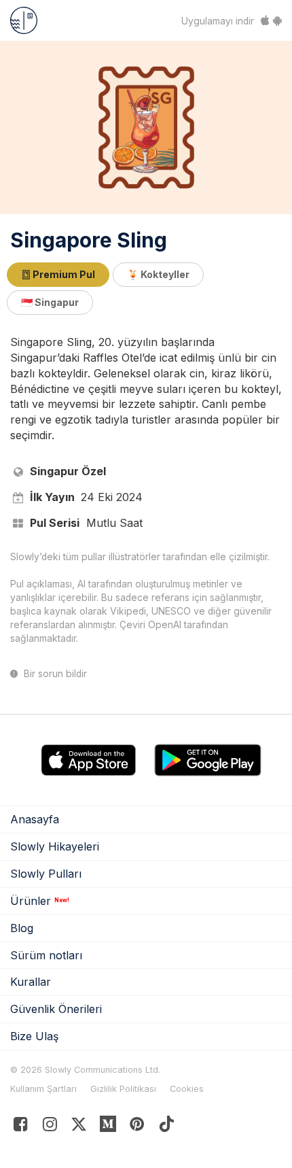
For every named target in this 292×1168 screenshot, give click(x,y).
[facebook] (20, 1127)
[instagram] (49, 1127)
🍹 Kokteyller (158, 274)
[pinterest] (108, 1127)
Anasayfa (34, 819)
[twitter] (79, 1127)
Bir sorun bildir (54, 673)
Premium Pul (63, 274)
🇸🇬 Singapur (50, 302)
